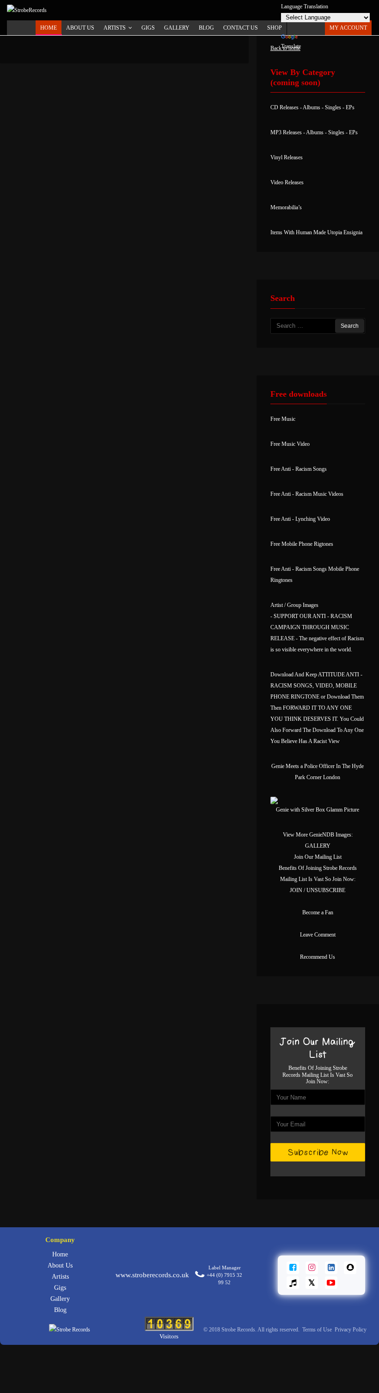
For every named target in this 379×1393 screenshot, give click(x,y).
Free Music (282, 419)
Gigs (60, 1287)
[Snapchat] (350, 1268)
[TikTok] (293, 1282)
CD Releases (284, 107)
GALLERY (317, 846)
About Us (80, 28)
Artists (60, 1276)
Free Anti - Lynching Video (300, 519)
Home (48, 28)
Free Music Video (290, 444)
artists (115, 28)
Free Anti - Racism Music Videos (306, 494)
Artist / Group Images (294, 605)
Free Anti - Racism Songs (298, 469)
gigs (148, 28)
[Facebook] (293, 1268)
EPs (350, 107)
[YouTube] (331, 1282)
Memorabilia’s (286, 207)
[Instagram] (312, 1268)
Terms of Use (317, 1329)
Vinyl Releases (286, 157)
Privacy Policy (351, 1329)
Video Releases (287, 182)
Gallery (177, 28)
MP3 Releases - (288, 132)
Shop (274, 28)
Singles (333, 107)
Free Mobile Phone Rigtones (301, 544)
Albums (311, 107)
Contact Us (240, 28)
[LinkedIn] (331, 1268)
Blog (206, 28)
